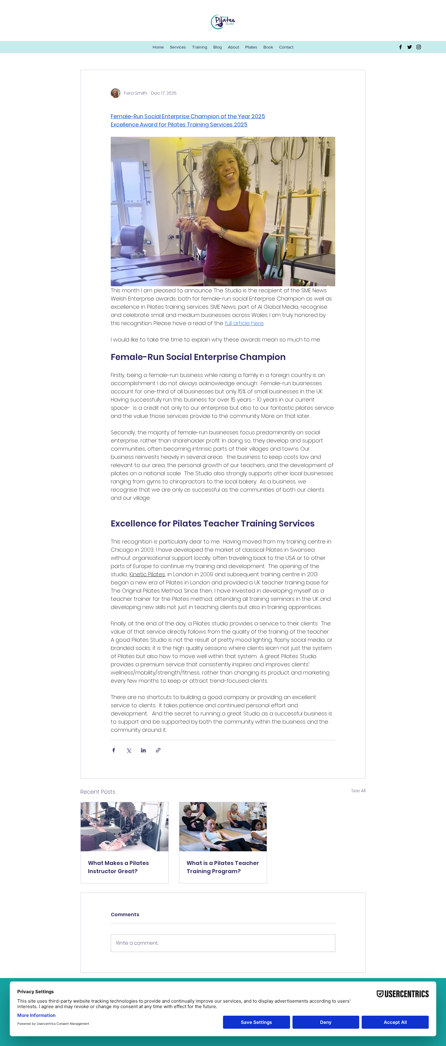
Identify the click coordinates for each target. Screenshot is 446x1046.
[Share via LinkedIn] (143, 750)
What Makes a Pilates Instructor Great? (118, 867)
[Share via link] (158, 750)
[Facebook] (400, 47)
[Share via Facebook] (114, 750)
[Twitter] (410, 47)
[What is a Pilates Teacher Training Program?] (223, 826)
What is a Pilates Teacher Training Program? (223, 867)
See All (358, 791)
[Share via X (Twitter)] (128, 750)
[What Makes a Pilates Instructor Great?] (124, 826)
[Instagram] (419, 47)
